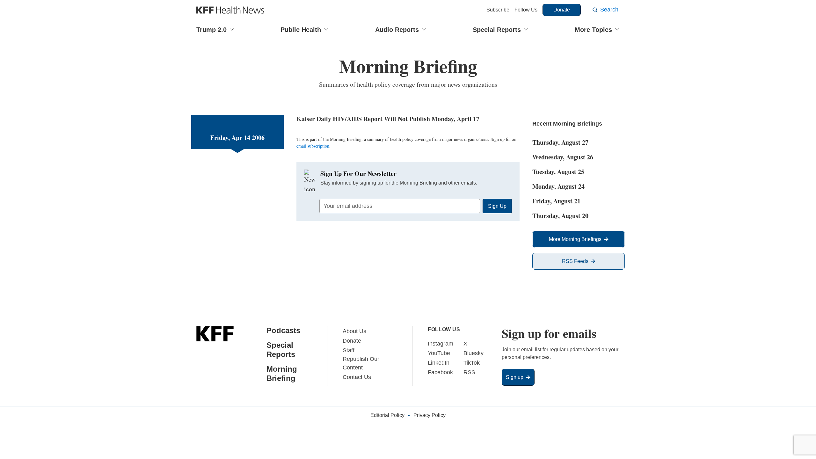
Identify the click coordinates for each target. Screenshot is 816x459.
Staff (348, 350)
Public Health (300, 29)
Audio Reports (397, 29)
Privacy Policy (429, 415)
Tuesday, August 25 (558, 171)
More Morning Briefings (575, 239)
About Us (354, 331)
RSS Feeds (575, 261)
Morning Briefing (281, 373)
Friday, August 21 (556, 201)
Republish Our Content (361, 363)
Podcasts (283, 330)
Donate (561, 9)
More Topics (593, 29)
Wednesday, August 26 (562, 157)
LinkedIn (438, 363)
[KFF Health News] (230, 10)
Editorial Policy (387, 415)
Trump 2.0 (211, 29)
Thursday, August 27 (560, 142)
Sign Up (497, 206)
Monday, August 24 (558, 186)
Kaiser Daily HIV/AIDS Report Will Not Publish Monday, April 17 (387, 118)
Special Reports (497, 29)
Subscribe (497, 9)
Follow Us (525, 9)
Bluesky (473, 353)
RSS (469, 372)
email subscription (312, 146)
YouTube (439, 353)
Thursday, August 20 (560, 215)
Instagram (440, 343)
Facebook (440, 372)
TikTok (471, 363)
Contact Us (357, 377)
